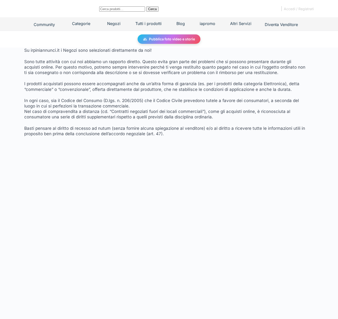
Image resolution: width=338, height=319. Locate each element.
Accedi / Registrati (299, 9)
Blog (180, 23)
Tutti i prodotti (148, 23)
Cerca (152, 9)
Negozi (114, 23)
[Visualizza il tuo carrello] (273, 8)
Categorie (81, 23)
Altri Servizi (240, 23)
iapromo (207, 23)
